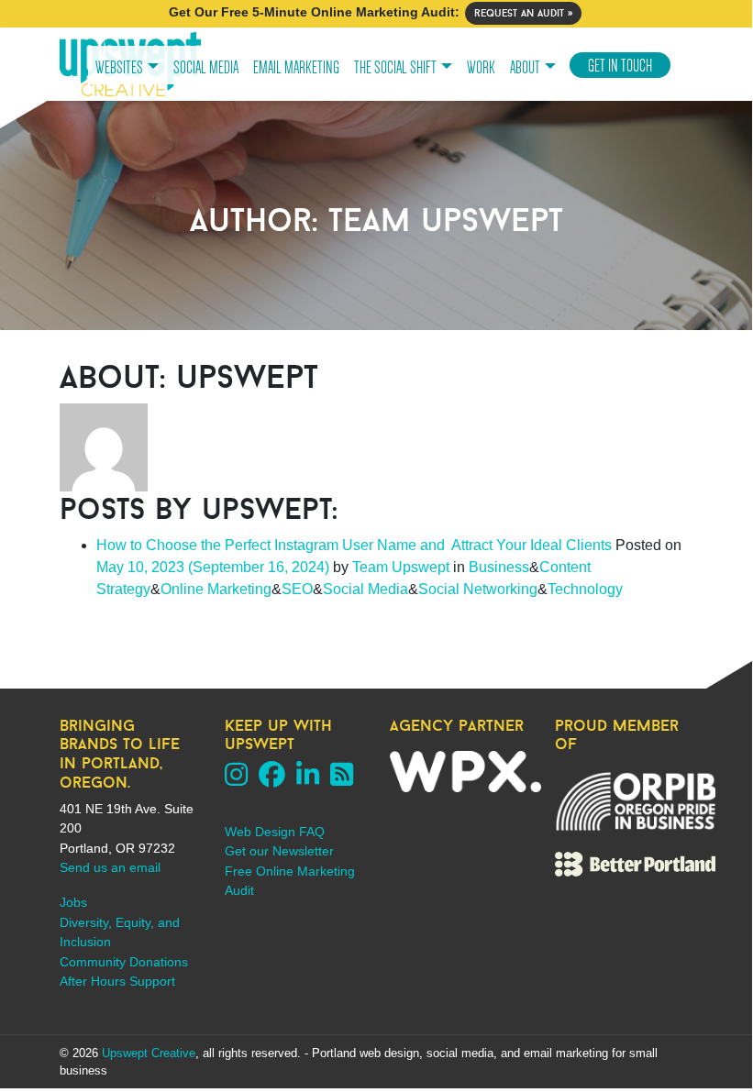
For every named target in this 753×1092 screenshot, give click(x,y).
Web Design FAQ (275, 831)
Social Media (205, 68)
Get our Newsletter (279, 851)
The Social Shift (395, 68)
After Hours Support (117, 981)
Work (481, 68)
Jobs (73, 902)
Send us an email (110, 867)
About (525, 68)
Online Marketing (216, 589)
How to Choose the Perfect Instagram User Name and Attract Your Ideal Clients (354, 545)
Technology (585, 589)
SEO (297, 589)
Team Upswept (399, 567)
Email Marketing (296, 68)
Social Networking (477, 589)
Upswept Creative (148, 1053)
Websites (119, 68)
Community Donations (124, 961)
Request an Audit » (523, 12)
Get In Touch (620, 66)
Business (499, 567)
